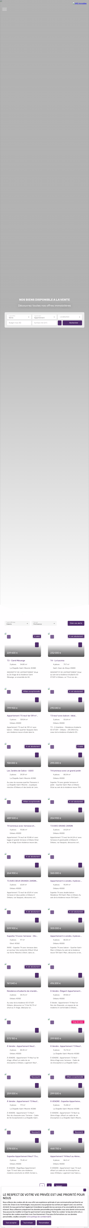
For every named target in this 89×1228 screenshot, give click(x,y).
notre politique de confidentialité (39, 1217)
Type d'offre (12, 316)
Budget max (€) (15, 323)
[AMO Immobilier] (79, 9)
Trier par (35, 622)
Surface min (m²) (40, 323)
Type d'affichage (10, 622)
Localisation (64, 317)
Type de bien (37, 316)
